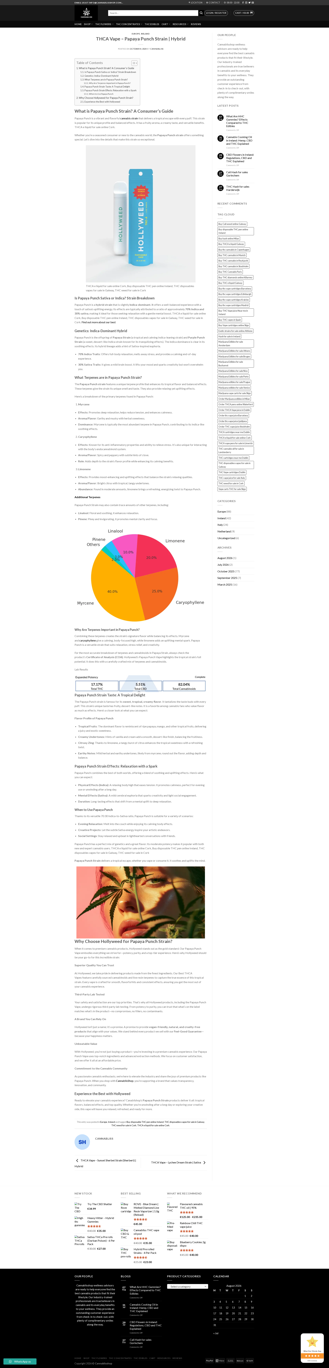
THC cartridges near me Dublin (233, 457)
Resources (179, 24)
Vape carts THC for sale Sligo (232, 489)
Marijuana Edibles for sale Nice (233, 371)
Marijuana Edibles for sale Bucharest (230, 363)
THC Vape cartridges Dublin (231, 472)
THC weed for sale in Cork (123, 1125)
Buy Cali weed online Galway (232, 224)
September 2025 (227, 577)
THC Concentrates (128, 24)
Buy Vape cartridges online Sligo (233, 325)
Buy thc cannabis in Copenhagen (233, 249)
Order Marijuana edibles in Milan (234, 398)
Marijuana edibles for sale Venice (234, 387)
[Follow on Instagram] (246, 3)
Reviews (196, 24)
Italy (220, 524)
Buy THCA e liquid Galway (231, 244)
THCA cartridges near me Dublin (234, 432)
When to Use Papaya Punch (101, 94)
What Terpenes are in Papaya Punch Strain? (106, 79)
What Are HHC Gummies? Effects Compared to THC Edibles (237, 121)
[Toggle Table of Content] (133, 63)
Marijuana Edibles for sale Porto (233, 376)
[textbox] (186, 1286)
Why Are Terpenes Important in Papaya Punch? (109, 83)
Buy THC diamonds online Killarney (235, 277)
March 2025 (224, 584)
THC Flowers (103, 24)
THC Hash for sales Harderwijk (237, 188)
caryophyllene (87, 640)
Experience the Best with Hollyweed (102, 101)
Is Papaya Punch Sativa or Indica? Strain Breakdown (110, 72)
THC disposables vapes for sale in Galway (184, 1122)
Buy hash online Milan (228, 238)
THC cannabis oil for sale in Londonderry (231, 450)
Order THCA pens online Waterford (235, 404)
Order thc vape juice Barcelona (233, 415)
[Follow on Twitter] (249, 3)
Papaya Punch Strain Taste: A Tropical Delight (107, 86)
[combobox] (187, 1286)
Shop (87, 24)
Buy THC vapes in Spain (229, 319)
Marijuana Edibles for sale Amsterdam (230, 343)
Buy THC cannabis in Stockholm (233, 266)
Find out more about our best (99, 322)
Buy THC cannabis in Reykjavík (233, 260)
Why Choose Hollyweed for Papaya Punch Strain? (106, 97)
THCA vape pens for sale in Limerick (235, 443)
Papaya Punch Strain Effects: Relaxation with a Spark (110, 90)
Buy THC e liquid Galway (230, 283)
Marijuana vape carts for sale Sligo (234, 393)
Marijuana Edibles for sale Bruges (234, 356)
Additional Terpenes (87, 497)
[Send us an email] (253, 3)
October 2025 (225, 571)
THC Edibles (152, 24)
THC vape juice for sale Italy (231, 478)
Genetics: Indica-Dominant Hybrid (101, 75)
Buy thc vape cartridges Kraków (233, 299)
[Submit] (201, 13)
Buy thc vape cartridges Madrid (233, 305)
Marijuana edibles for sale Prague (234, 382)
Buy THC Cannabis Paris (230, 271)
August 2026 (225, 558)
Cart (165, 24)
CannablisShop (124, 1080)
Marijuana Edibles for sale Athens (234, 350)
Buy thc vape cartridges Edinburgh (234, 294)
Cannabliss (156, 49)
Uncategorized (226, 538)
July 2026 (223, 564)
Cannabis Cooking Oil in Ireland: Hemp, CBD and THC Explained (239, 140)
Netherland (224, 531)
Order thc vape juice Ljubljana (232, 421)
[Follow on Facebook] (243, 3)
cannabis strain (129, 118)
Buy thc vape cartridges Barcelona (234, 288)
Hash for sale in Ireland (229, 336)
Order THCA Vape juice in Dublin (234, 410)
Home (78, 24)
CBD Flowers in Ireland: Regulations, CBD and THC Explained (240, 158)
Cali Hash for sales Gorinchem (237, 173)
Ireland (145, 34)
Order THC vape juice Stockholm (234, 426)
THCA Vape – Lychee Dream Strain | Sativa (176, 1162)
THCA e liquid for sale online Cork (153, 1125)
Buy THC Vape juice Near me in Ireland (233, 312)
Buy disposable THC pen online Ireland (145, 1122)
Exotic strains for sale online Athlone (235, 331)
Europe (136, 34)
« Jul (215, 1333)
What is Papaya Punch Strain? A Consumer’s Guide (106, 68)
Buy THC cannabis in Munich (232, 255)
